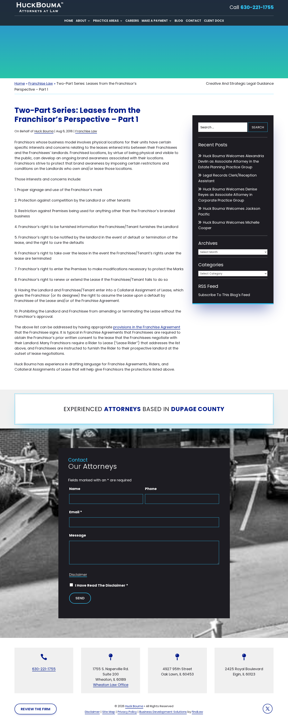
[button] (268, 709)
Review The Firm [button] (35, 709)
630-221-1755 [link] (257, 7)
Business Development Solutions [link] (163, 712)
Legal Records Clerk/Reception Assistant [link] (227, 178)
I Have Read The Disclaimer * (101, 585)
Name (74, 488)
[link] (38, 7)
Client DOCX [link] (214, 21)
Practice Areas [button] (106, 21)
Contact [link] (193, 21)
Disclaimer (78, 574)
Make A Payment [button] (155, 21)
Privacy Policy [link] (127, 712)
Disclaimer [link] (92, 712)
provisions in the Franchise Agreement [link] (146, 327)
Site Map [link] (108, 712)
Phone (151, 488)
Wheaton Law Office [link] (110, 684)
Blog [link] (179, 21)
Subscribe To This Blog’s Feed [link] (224, 294)
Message (77, 535)
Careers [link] (132, 21)
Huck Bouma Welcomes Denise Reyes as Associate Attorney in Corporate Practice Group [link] (227, 195)
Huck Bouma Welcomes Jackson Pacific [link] (229, 211)
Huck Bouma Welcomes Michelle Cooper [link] (228, 225)
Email (75, 512)
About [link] (81, 21)
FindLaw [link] (197, 712)
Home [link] (68, 21)
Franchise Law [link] (86, 131)
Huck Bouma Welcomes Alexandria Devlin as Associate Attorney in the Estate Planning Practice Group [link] (231, 161)
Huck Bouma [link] (43, 131)
